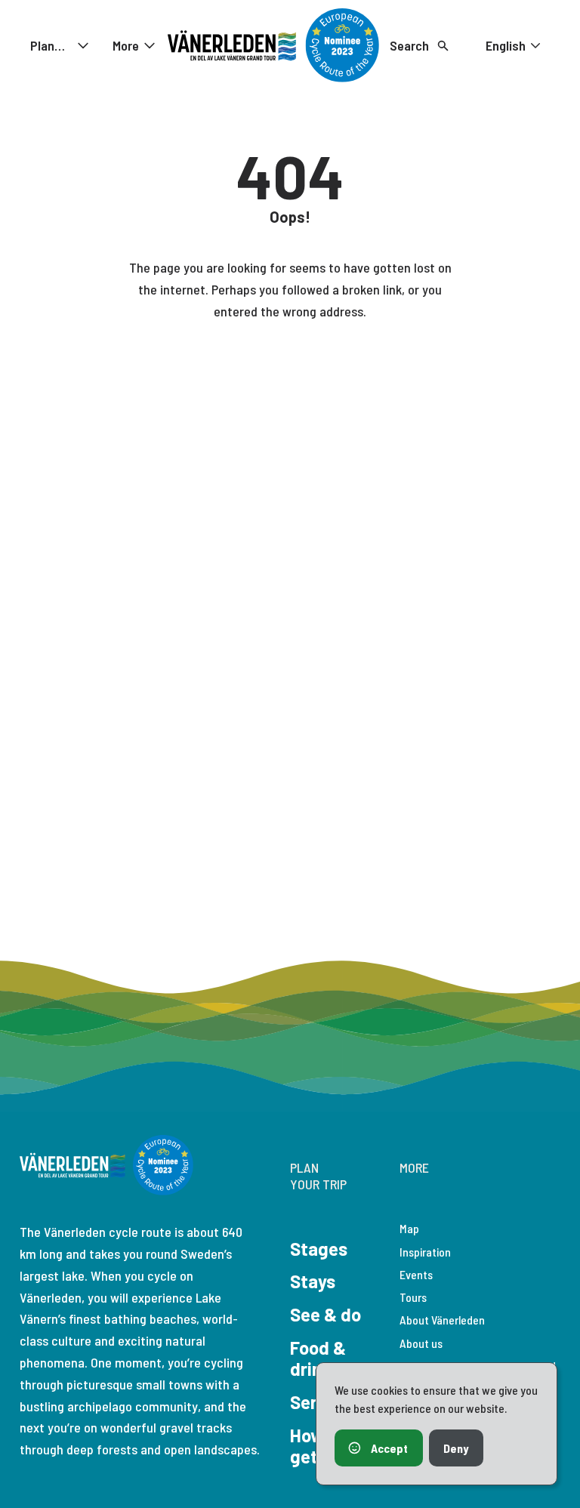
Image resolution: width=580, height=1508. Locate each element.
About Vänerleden (442, 1319)
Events (416, 1274)
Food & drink (318, 1358)
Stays (312, 1281)
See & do (325, 1314)
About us (421, 1343)
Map (409, 1228)
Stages (318, 1249)
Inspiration (425, 1251)
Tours (413, 1297)
